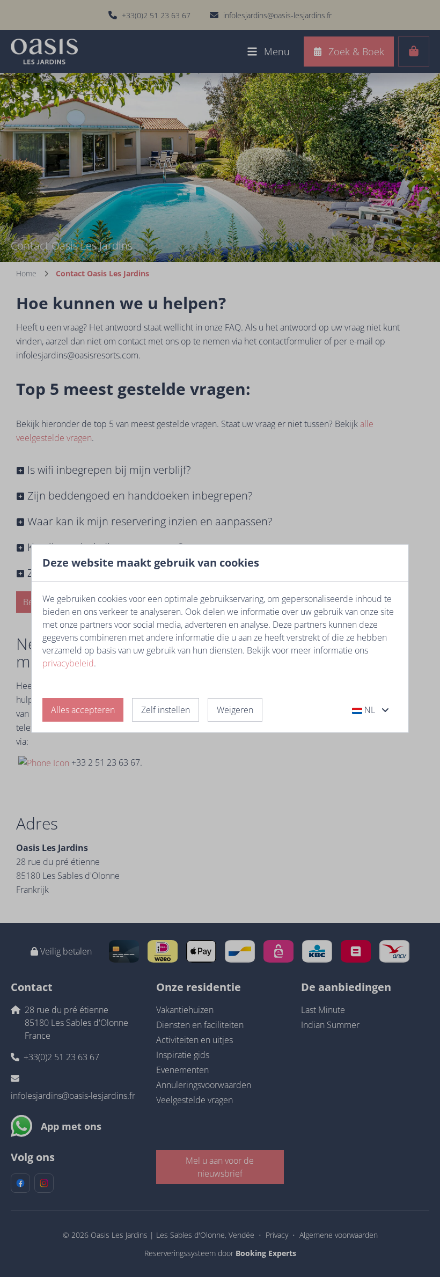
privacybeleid (68, 663)
